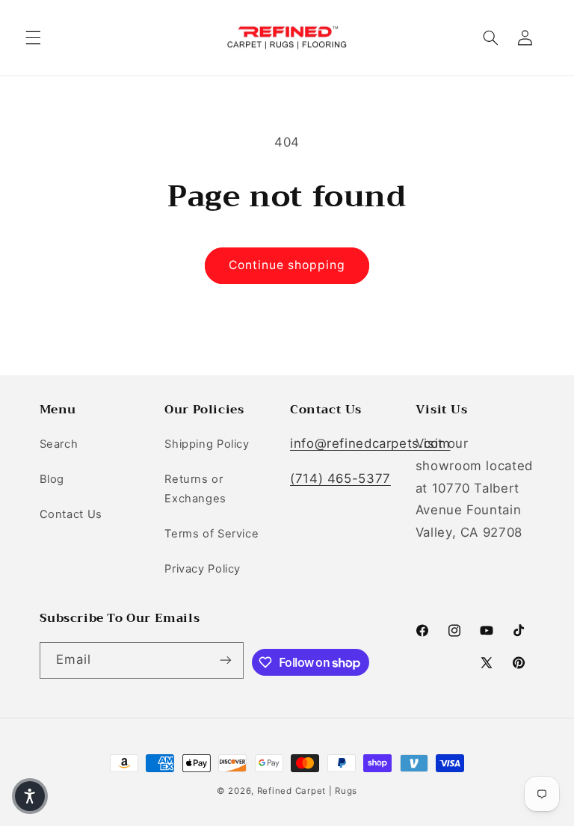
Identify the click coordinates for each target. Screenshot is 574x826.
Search (59, 444)
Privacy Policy (202, 569)
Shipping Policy (206, 444)
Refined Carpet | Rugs (307, 791)
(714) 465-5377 (340, 478)
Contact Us (71, 514)
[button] (33, 38)
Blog (52, 479)
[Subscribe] (226, 660)
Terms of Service (211, 533)
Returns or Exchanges (195, 488)
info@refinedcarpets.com (370, 443)
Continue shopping (287, 265)
